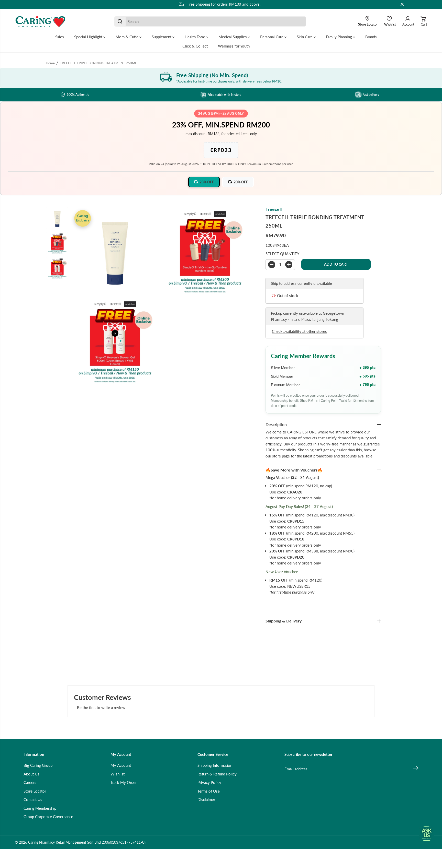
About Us (31, 774)
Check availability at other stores (299, 331)
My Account (120, 765)
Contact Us (33, 799)
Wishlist (117, 774)
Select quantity (282, 253)
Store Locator (35, 791)
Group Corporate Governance (48, 816)
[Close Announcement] (402, 4)
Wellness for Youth (234, 46)
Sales (59, 36)
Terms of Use (208, 791)
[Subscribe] (415, 768)
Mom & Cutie (127, 36)
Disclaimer (206, 799)
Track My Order (123, 782)
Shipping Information (214, 765)
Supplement (162, 36)
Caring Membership (40, 808)
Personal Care (272, 36)
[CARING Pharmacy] (40, 21)
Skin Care (305, 36)
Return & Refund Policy (217, 774)
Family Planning (339, 36)
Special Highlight (88, 36)
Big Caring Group (38, 765)
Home (50, 63)
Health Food (195, 36)
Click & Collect (195, 46)
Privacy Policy (209, 782)
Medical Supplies (233, 36)
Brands (371, 36)
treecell (274, 209)
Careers (30, 782)
